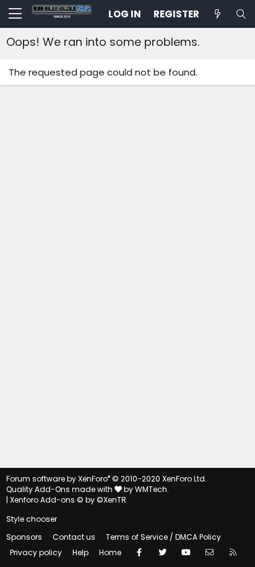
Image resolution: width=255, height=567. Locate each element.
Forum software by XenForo (106, 478)
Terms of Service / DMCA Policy (163, 537)
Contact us (74, 537)
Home (110, 552)
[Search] (241, 14)
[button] (15, 14)
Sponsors (24, 537)
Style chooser (31, 519)
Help (80, 552)
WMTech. (152, 489)
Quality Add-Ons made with (60, 489)
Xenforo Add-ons (68, 499)
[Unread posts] (217, 14)
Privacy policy (36, 552)
